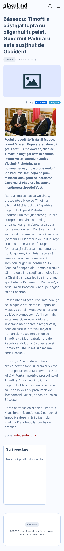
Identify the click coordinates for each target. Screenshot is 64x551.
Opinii (9, 59)
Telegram (54, 102)
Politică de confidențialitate (32, 534)
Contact (32, 524)
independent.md (25, 435)
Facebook (41, 102)
